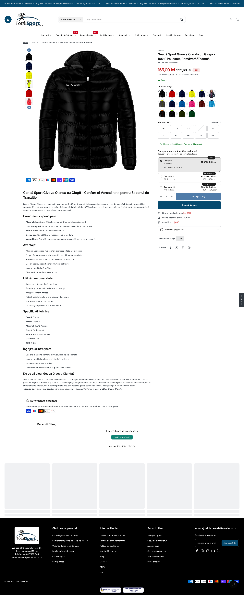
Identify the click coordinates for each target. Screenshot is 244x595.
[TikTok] (207, 551)
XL (176, 135)
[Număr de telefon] (218, 551)
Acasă (25, 42)
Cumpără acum (189, 205)
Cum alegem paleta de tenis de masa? (70, 540)
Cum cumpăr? (58, 556)
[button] (8, 19)
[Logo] (28, 19)
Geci (180, 238)
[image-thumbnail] (29, 57)
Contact (103, 561)
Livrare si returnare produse (112, 535)
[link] (66, 35)
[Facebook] (197, 551)
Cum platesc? (58, 561)
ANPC (102, 567)
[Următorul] (29, 107)
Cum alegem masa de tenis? (65, 535)
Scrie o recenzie (122, 437)
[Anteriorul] (29, 50)
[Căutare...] (181, 19)
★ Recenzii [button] (241, 300)
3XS (163, 128)
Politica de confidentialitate (112, 540)
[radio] (189, 164)
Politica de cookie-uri (109, 546)
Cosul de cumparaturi (157, 540)
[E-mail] (213, 551)
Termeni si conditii (155, 556)
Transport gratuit (155, 535)
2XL (188, 135)
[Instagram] (202, 551)
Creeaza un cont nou (156, 551)
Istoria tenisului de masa (63, 551)
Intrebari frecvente (108, 551)
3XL (200, 135)
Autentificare (153, 546)
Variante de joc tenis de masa (65, 546)
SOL (102, 572)
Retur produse (153, 561)
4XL (213, 135)
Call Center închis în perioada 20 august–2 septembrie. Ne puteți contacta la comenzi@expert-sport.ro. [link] (146, 3)
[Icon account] (231, 19)
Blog (102, 556)
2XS (176, 128)
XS (188, 128)
